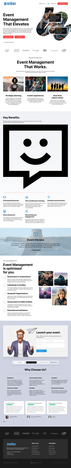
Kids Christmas (52, 448)
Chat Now (18, 362)
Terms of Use (65, 462)
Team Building (34, 450)
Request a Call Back (30, 362)
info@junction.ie (10, 453)
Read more (17, 412)
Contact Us (53, 3)
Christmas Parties (35, 448)
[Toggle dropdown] (45, 3)
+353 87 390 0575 (42, 362)
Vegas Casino (51, 446)
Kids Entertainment (52, 452)
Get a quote (7, 37)
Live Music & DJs (52, 454)
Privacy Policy (55, 462)
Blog (48, 3)
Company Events (35, 446)
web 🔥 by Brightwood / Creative (35, 462)
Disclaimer (60, 462)
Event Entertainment (36, 454)
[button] (5, 421)
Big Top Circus (52, 450)
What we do (41, 3)
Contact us (19, 37)
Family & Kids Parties (36, 452)
